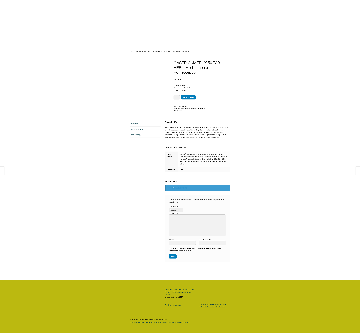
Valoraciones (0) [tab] (135, 135)
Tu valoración (174, 213)
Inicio (131, 51)
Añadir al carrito (188, 97)
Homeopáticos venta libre (142, 51)
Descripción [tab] (134, 123)
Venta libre (201, 108)
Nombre (172, 239)
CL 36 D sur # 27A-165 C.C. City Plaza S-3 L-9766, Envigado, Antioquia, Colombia (179, 292)
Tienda (6, 20)
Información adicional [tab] (137, 129)
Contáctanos (8, 45)
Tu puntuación (174, 207)
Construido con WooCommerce (178, 322)
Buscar (23, 6)
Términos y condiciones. (173, 305)
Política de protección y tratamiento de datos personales (148, 322)
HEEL (181, 110)
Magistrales (8, 37)
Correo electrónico (205, 239)
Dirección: (168, 290)
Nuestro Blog (6, 29)
